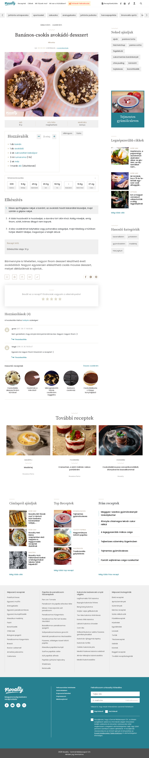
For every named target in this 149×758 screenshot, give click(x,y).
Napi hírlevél (98, 711)
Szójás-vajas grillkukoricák (87, 611)
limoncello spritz (129, 15)
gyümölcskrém (119, 244)
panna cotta (135, 45)
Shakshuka (46, 664)
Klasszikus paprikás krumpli (52, 647)
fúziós (78, 133)
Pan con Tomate (49, 599)
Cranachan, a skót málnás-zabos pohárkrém (74, 468)
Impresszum (61, 696)
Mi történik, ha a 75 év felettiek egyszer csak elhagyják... (136, 180)
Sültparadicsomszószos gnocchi (55, 632)
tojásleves (118, 69)
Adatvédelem (61, 690)
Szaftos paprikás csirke (51, 651)
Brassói (10, 643)
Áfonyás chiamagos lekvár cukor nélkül (118, 523)
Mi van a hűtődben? (57, 3)
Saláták (115, 643)
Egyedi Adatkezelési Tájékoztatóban (108, 733)
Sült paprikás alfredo (50, 655)
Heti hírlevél (113, 711)
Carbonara (11, 656)
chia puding (118, 63)
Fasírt (9, 622)
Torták (114, 635)
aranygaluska (69, 15)
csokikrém (57, 25)
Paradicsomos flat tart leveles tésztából (54, 620)
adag (47, 136)
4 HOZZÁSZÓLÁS (62, 48)
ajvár (115, 39)
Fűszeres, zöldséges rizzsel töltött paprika (55, 641)
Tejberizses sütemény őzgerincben (119, 541)
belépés (26, 320)
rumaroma (20, 157)
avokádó (19, 148)
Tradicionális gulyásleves (79, 552)
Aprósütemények (119, 601)
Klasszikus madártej (15, 618)
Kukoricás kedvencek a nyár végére (90, 593)
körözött (133, 63)
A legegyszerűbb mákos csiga (117, 532)
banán (18, 144)
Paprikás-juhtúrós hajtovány (53, 660)
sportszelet (38, 15)
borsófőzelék (133, 69)
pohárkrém (132, 237)
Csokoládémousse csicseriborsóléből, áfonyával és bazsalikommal (121, 468)
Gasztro (32, 552)
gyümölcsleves (79, 511)
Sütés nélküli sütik (119, 614)
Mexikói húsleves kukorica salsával (90, 651)
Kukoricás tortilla (83, 643)
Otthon (133, 192)
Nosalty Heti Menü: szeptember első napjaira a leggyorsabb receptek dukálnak (36, 539)
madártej (133, 244)
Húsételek (116, 622)
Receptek (22, 3)
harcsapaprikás (108, 15)
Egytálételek (117, 627)
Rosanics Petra (28, 474)
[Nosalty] (10, 3)
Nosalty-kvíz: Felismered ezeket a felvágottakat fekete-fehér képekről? (37, 560)
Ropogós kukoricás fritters (87, 602)
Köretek (115, 648)
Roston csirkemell (14, 648)
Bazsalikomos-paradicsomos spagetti (53, 626)
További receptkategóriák (122, 656)
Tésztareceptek (118, 639)
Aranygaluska (12, 606)
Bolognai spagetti (14, 635)
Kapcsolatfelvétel (63, 693)
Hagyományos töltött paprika (80, 534)
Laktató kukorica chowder (87, 623)
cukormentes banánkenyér (126, 57)
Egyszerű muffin (13, 601)
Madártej (28, 467)
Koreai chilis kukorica (85, 619)
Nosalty (121, 476)
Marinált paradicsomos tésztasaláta (56, 636)
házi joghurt (117, 251)
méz (17, 161)
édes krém (45, 25)
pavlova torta (128, 39)
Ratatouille (46, 668)
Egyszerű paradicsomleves (18, 610)
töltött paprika (79, 530)
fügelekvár (118, 51)
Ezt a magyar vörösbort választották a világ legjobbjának (136, 199)
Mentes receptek (119, 610)
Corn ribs (80, 628)
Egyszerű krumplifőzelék (16, 614)
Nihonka (51, 42)
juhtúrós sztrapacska (18, 15)
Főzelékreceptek (118, 618)
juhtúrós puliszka (88, 15)
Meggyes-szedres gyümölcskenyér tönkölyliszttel (119, 513)
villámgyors (67, 133)
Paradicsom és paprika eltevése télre (57, 604)
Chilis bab (11, 631)
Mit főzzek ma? (41, 3)
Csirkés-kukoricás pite (86, 647)
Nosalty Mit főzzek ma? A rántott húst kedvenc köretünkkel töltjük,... (37, 518)
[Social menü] (125, 3)
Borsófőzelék (12, 627)
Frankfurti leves (13, 597)
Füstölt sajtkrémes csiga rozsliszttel (120, 560)
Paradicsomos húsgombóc (18, 639)
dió (20, 165)
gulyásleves (78, 548)
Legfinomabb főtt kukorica (88, 598)
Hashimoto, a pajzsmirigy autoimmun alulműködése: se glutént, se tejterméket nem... (136, 159)
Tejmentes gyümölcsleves (80, 515)
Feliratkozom (132, 700)
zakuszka (53, 15)
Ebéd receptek (118, 597)
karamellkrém (118, 237)
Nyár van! (134, 148)
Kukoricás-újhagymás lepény (89, 639)
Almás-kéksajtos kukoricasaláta (90, 655)
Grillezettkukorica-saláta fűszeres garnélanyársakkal (90, 633)
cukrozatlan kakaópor (26, 152)
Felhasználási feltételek (65, 687)
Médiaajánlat (62, 699)
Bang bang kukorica (85, 607)
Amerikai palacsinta (15, 652)
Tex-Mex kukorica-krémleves (89, 615)
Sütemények (117, 606)
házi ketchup (119, 45)
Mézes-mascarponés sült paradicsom (52, 609)
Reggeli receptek (118, 652)
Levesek (115, 631)
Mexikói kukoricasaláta (86, 660)
